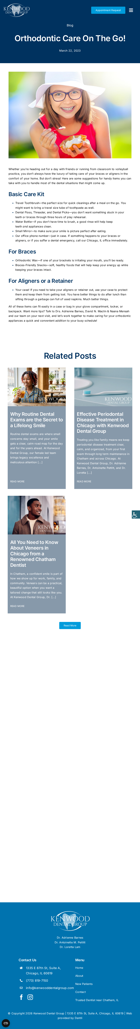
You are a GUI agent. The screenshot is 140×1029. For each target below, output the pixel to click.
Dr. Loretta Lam (70, 947)
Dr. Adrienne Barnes (70, 937)
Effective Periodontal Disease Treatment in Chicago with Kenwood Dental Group (103, 422)
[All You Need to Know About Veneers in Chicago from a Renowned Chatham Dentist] (37, 497)
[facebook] (21, 997)
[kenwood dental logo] (70, 912)
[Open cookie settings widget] (6, 1023)
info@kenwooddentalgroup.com (50, 988)
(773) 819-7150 (37, 980)
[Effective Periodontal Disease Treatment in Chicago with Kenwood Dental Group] (103, 369)
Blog (70, 25)
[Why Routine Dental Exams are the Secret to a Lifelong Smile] (37, 369)
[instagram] (30, 997)
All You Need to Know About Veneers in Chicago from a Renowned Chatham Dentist (34, 553)
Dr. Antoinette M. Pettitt (70, 942)
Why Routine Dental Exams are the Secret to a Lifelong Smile (36, 419)
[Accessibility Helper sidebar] (136, 514)
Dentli (78, 1018)
